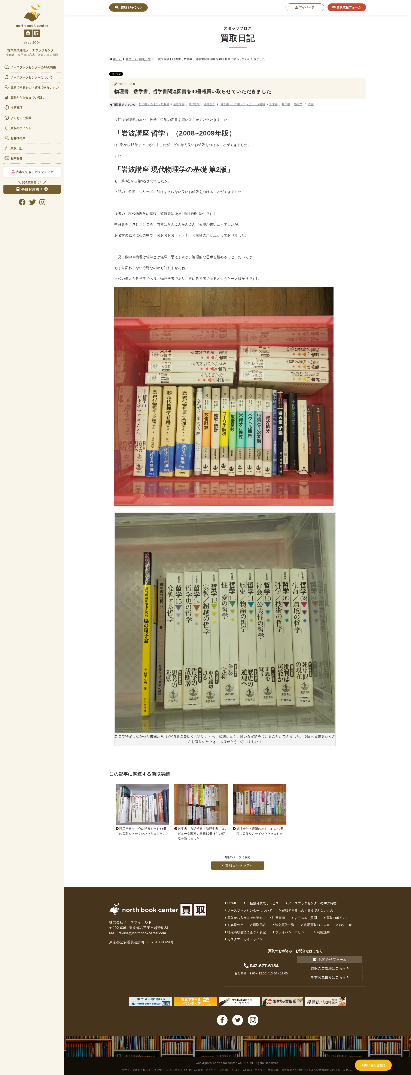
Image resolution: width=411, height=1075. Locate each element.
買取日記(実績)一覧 (138, 59)
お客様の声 (18, 138)
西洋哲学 (209, 104)
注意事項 (16, 107)
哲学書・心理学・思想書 (154, 104)
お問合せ (16, 158)
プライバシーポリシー (291, 932)
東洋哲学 (194, 104)
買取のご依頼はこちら (328, 968)
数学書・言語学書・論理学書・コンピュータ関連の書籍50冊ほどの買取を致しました (203, 833)
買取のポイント (21, 128)
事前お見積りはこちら (328, 977)
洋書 (311, 104)
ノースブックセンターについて (31, 77)
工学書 (273, 104)
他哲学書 (179, 104)
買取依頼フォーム (348, 7)
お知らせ (345, 925)
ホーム (117, 59)
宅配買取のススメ (316, 925)
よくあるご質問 (21, 118)
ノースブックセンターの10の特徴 (33, 67)
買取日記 (16, 148)
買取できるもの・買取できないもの (34, 87)
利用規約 (323, 932)
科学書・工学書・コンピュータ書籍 (242, 104)
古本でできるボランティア (34, 172)
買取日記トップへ (239, 865)
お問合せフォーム (332, 959)
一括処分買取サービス (263, 903)
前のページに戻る (238, 857)
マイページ (306, 7)
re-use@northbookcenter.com (142, 933)
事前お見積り (32, 189)
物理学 (298, 104)
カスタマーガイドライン (245, 939)
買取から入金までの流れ (27, 97)
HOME (232, 903)
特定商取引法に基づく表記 (246, 932)
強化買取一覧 (284, 925)
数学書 (286, 104)
